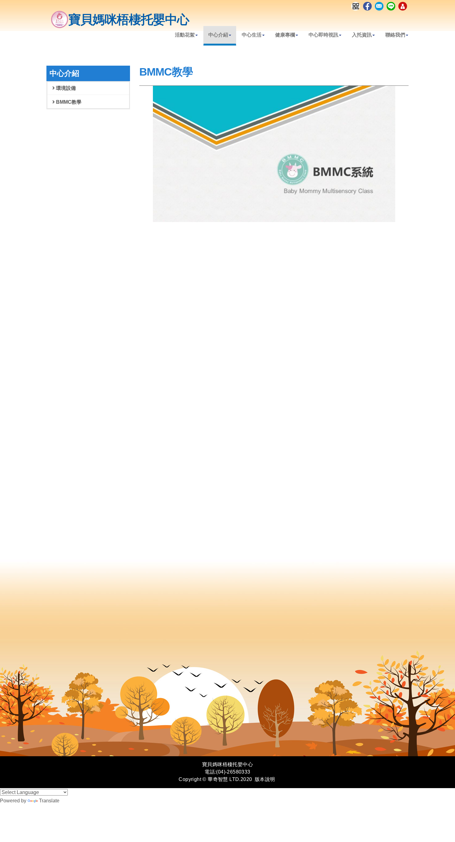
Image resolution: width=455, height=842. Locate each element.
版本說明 (265, 779)
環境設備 (65, 88)
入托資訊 (362, 34)
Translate (49, 800)
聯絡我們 (395, 34)
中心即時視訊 (323, 34)
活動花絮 (185, 34)
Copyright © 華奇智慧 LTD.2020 (215, 779)
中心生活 (252, 34)
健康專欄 (285, 34)
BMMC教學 (68, 102)
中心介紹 (218, 34)
